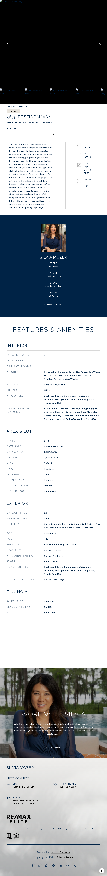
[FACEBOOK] (32, 865)
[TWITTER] (74, 865)
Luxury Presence (60, 852)
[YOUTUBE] (67, 865)
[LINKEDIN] (60, 865)
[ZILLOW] (46, 865)
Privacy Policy (64, 857)
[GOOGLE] (53, 865)
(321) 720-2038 (54, 276)
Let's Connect (53, 747)
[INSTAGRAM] (39, 865)
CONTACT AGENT (53, 304)
